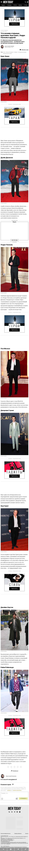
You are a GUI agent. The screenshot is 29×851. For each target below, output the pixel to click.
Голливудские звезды (22, 52)
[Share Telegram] (18, 849)
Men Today (8, 2)
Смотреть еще (14, 240)
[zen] (17, 812)
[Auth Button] (27, 2)
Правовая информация (18, 833)
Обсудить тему (24, 49)
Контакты (26, 833)
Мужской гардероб (9, 52)
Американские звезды (7, 53)
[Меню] (1, 2)
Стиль (2, 30)
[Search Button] (25, 2)
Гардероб (6, 30)
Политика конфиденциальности (6, 833)
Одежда (15, 52)
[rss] (9, 812)
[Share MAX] (10, 849)
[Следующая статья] (14, 802)
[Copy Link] (25, 849)
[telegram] (14, 812)
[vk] (12, 812)
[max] (19, 812)
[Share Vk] (3, 849)
